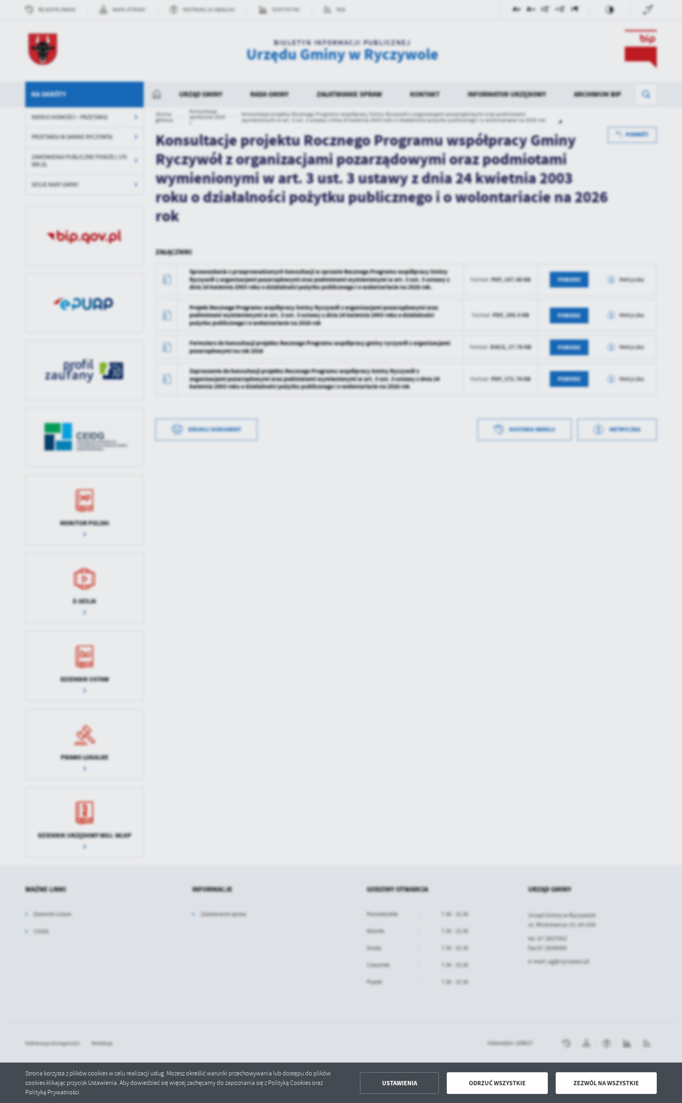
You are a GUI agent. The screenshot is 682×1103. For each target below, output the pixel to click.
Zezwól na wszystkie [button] (606, 1083)
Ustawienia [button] (399, 1083)
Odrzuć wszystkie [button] (497, 1083)
